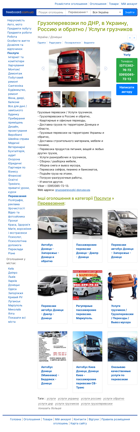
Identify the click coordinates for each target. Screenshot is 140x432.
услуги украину (68, 398)
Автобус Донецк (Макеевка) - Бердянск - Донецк (50, 375)
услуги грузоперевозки (97, 403)
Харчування (16, 65)
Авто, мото (14, 24)
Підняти (42, 42)
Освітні (13, 179)
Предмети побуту (19, 28)
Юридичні (15, 163)
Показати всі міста (17, 319)
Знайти (130, 12)
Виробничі (15, 134)
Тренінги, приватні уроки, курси (19, 188)
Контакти (80, 419)
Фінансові (14, 175)
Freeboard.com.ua (19, 12)
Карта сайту (79, 423)
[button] (56, 68)
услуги (51, 398)
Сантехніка (15, 85)
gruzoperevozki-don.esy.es (72, 190)
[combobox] (106, 12)
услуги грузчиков (67, 403)
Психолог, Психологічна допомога (17, 241)
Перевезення (77, 12)
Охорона (14, 159)
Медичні (13, 143)
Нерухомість (16, 20)
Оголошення (98, 3)
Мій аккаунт (129, 3)
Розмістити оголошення (71, 3)
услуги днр (45, 403)
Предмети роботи (19, 32)
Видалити (89, 42)
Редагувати (55, 42)
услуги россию (91, 398)
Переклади (15, 249)
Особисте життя (18, 40)
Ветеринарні (16, 147)
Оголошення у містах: (15, 261)
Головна (15, 419)
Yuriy (126, 54)
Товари (114, 3)
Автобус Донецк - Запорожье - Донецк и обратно (50, 253)
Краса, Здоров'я (19, 224)
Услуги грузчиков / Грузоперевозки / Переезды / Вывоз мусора (122, 314)
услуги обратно (113, 398)
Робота (12, 36)
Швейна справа (18, 138)
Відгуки (94, 419)
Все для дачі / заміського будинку (17, 110)
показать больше (49, 408)
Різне (11, 253)
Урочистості (16, 208)
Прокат (13, 220)
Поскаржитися (73, 42)
